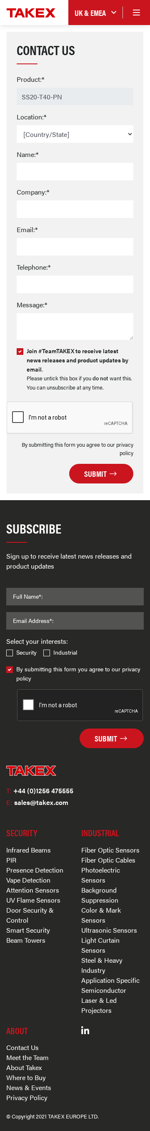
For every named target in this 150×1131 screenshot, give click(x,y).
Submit (96, 473)
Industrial (65, 652)
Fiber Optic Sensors (110, 850)
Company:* (33, 192)
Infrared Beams (28, 850)
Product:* (30, 79)
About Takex (24, 1067)
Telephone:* (33, 267)
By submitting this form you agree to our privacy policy (78, 673)
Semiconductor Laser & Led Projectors (103, 1000)
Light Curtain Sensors (100, 945)
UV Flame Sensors (33, 900)
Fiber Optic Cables (108, 860)
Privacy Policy (27, 1097)
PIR (11, 860)
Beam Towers (25, 940)
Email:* (27, 229)
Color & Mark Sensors (101, 915)
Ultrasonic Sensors (109, 930)
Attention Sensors (32, 890)
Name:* (27, 154)
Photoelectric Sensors (100, 875)
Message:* (32, 304)
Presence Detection (34, 870)
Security (26, 652)
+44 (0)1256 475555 (39, 790)
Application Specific (110, 980)
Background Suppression (99, 895)
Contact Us (22, 1047)
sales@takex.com (37, 802)
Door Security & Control (30, 915)
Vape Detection (28, 880)
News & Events (28, 1087)
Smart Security (28, 930)
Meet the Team (27, 1057)
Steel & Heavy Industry (101, 965)
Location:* (31, 116)
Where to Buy (26, 1077)
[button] (95, 13)
